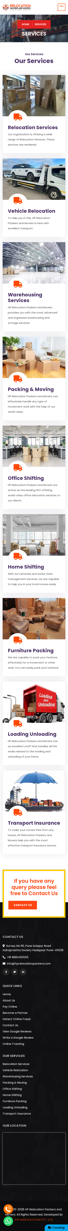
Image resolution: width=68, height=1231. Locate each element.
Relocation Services (33, 127)
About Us (9, 1000)
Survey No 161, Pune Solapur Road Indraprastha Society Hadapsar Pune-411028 (33, 948)
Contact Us (23, 905)
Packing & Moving (31, 389)
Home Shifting (26, 567)
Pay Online (10, 1007)
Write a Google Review (18, 1038)
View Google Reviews (17, 1031)
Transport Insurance (34, 823)
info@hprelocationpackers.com (28, 964)
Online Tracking (13, 1044)
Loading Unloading (32, 734)
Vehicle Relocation (31, 211)
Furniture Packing (31, 650)
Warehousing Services (25, 297)
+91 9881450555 (17, 957)
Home (25, 24)
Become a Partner (15, 1013)
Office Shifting (26, 478)
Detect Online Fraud (16, 1019)
